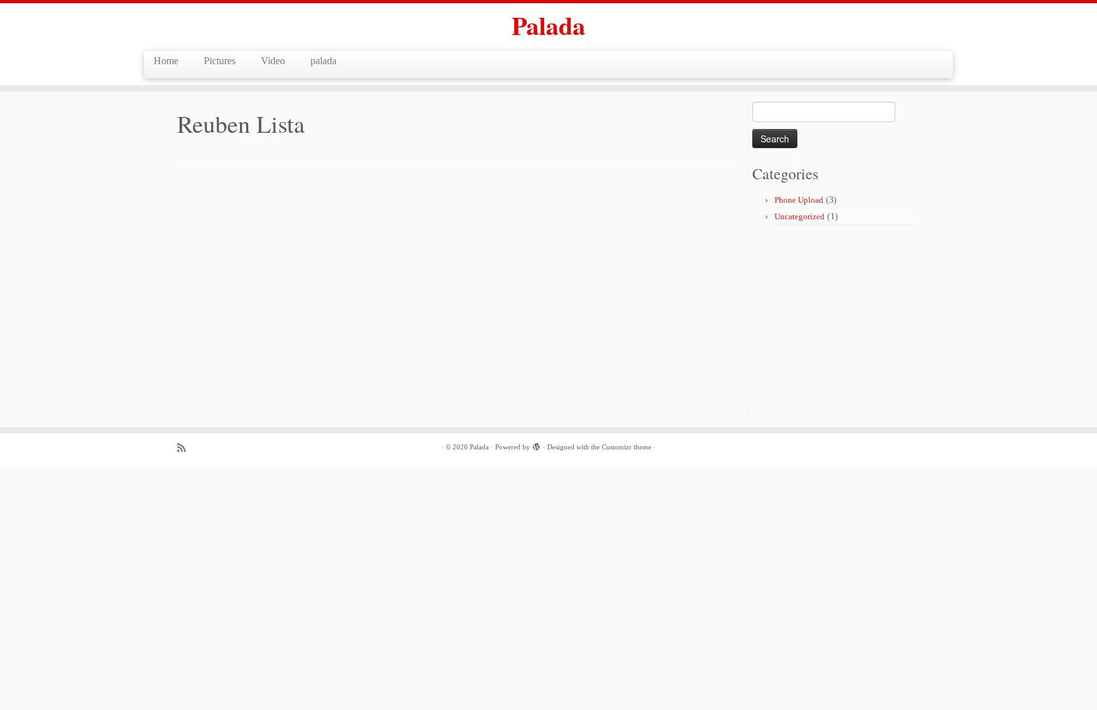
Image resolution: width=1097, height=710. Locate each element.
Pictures (220, 60)
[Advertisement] (859, 321)
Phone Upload (799, 200)
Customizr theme (626, 447)
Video (273, 60)
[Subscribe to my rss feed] (185, 447)
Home (166, 60)
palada (323, 60)
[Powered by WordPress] (536, 444)
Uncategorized (800, 216)
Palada (548, 25)
